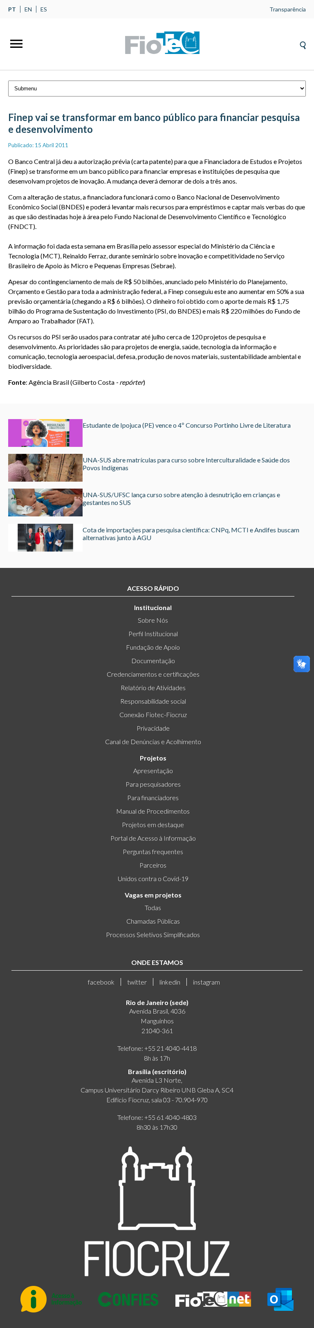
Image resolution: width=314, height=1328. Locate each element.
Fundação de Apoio (153, 647)
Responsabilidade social (153, 701)
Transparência (287, 9)
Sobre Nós (153, 620)
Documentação (153, 660)
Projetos (153, 758)
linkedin (169, 982)
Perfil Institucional (153, 633)
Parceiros (152, 865)
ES (43, 9)
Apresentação (153, 770)
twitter (137, 982)
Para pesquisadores (153, 784)
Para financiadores (153, 797)
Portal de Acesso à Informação (153, 838)
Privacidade (153, 728)
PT (12, 9)
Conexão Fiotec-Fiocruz (153, 714)
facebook (101, 982)
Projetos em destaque (153, 824)
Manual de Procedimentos (153, 811)
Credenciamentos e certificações (153, 674)
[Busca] (303, 43)
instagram (206, 982)
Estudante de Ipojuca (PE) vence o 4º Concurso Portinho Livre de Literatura (187, 425)
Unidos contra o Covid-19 (153, 878)
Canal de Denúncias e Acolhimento (153, 741)
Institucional (153, 607)
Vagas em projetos (153, 895)
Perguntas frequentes (153, 851)
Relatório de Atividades (153, 687)
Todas (153, 907)
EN (28, 9)
